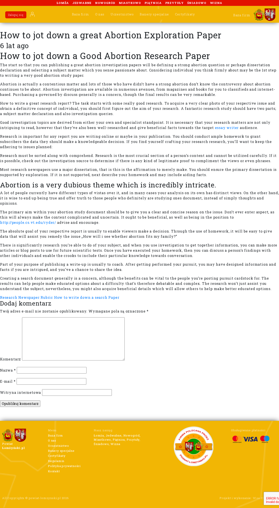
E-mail (7, 381)
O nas (99, 14)
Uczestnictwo (122, 14)
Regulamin (56, 461)
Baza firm (80, 14)
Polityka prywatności (64, 466)
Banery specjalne (154, 14)
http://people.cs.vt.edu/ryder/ (28, 222)
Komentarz (10, 359)
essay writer (227, 127)
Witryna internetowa (20, 392)
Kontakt (54, 471)
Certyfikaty (185, 14)
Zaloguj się (16, 15)
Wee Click (261, 498)
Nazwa (8, 370)
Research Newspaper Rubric (26, 297)
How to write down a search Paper (86, 297)
